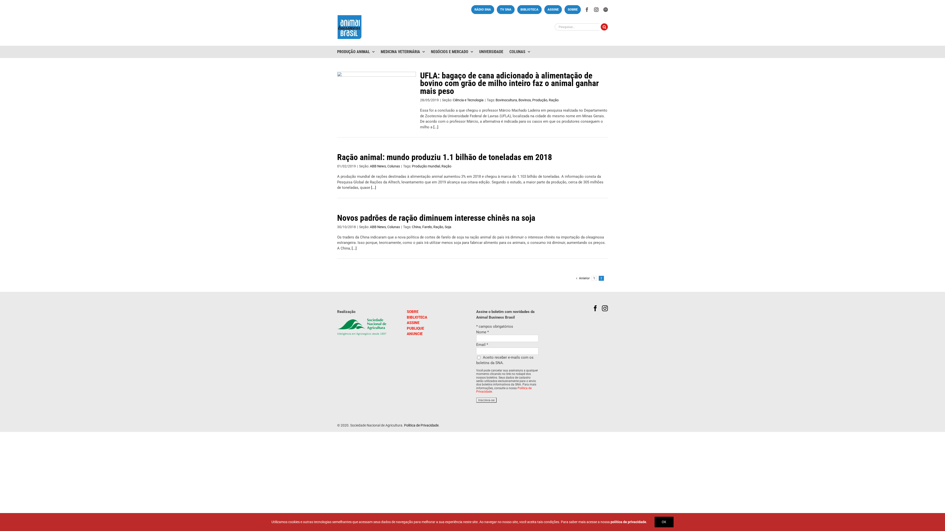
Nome (482, 332)
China (416, 227)
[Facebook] (595, 308)
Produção (539, 100)
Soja (448, 227)
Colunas (393, 166)
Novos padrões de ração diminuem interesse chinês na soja (436, 218)
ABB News (378, 166)
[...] (435, 127)
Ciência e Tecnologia (468, 100)
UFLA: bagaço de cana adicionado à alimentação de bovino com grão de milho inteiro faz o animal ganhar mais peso (509, 83)
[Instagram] (605, 308)
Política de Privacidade (421, 425)
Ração (554, 100)
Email (482, 344)
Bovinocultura (506, 100)
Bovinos (525, 100)
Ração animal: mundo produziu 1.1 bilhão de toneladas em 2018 (444, 157)
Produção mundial (426, 166)
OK (664, 522)
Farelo (427, 227)
